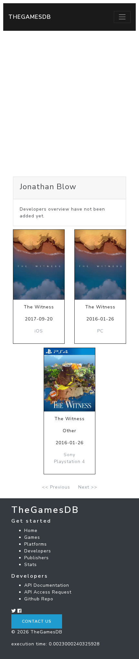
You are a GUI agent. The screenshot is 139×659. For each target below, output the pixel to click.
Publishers (36, 558)
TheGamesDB (29, 17)
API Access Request (47, 592)
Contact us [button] (36, 621)
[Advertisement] (69, 103)
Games (32, 537)
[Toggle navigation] (122, 17)
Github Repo (38, 599)
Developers (37, 551)
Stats (30, 564)
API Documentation (46, 585)
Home (30, 530)
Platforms (35, 544)
